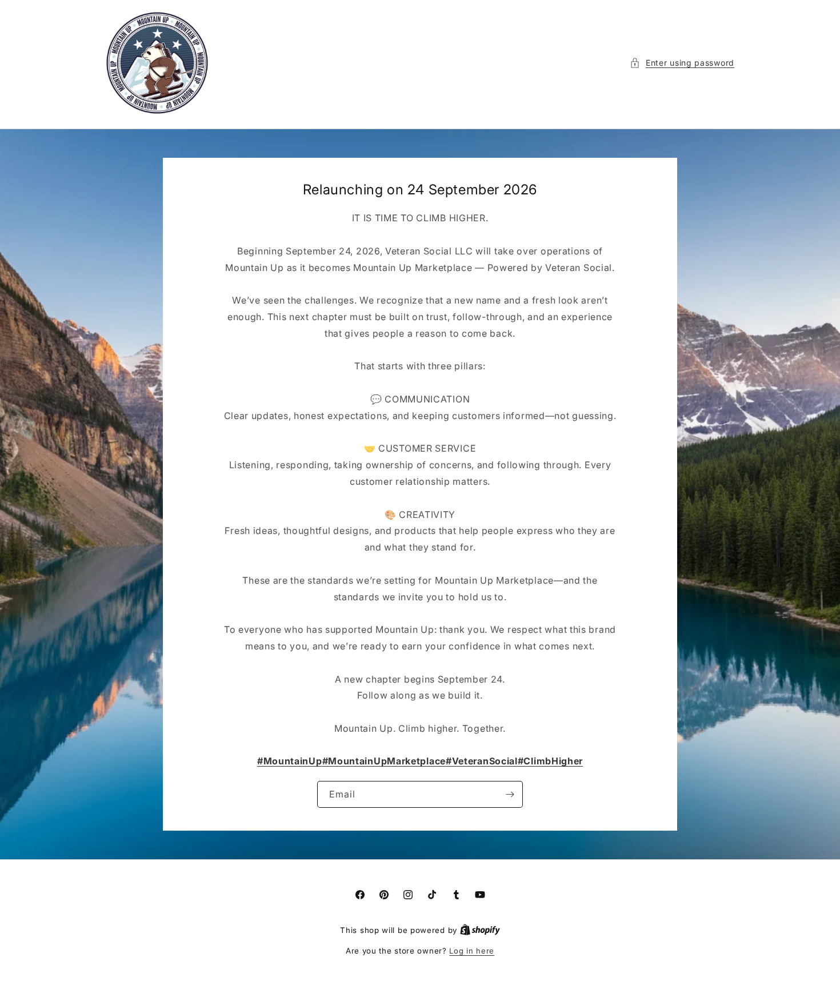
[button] (682, 62)
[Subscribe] (509, 794)
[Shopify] (480, 930)
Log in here (471, 950)
